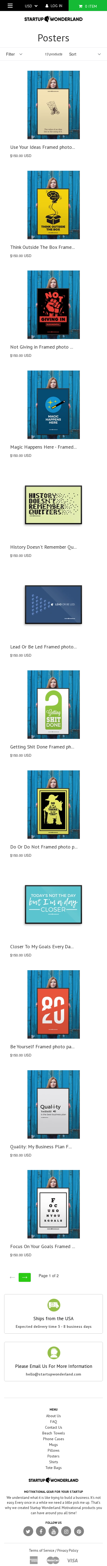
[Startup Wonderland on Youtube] (53, 1531)
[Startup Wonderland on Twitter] (28, 1531)
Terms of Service (41, 1550)
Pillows (54, 1450)
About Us (53, 1415)
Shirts (53, 1461)
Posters (53, 1456)
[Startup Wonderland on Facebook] (41, 1531)
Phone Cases (53, 1438)
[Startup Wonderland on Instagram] (66, 1531)
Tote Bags (53, 1467)
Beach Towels (53, 1433)
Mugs (53, 1444)
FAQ (53, 1421)
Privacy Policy (67, 1550)
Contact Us (53, 1427)
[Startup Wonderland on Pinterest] (79, 1531)
